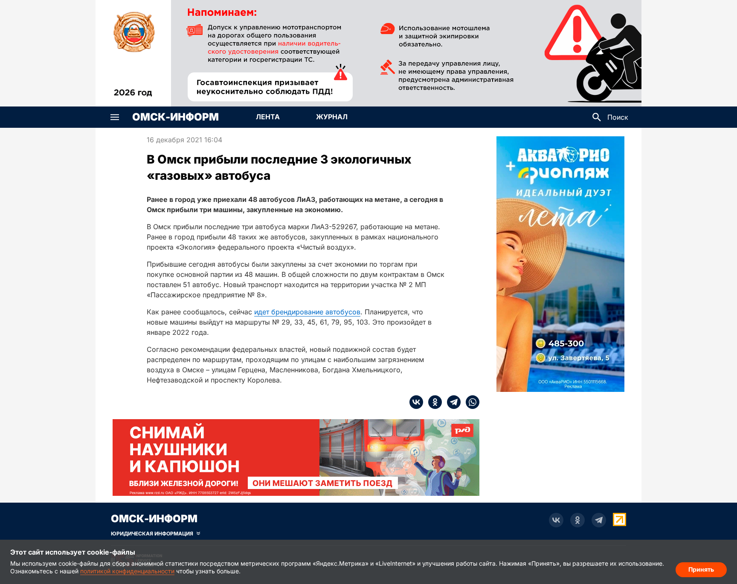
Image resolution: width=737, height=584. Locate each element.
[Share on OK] (432, 402)
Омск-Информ (175, 117)
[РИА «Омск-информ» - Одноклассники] (577, 520)
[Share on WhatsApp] (470, 402)
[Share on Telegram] (451, 402)
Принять (701, 569)
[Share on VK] (416, 402)
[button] (114, 117)
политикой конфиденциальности (127, 571)
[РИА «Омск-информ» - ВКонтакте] (556, 520)
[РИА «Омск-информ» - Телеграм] (599, 520)
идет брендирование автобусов (307, 312)
